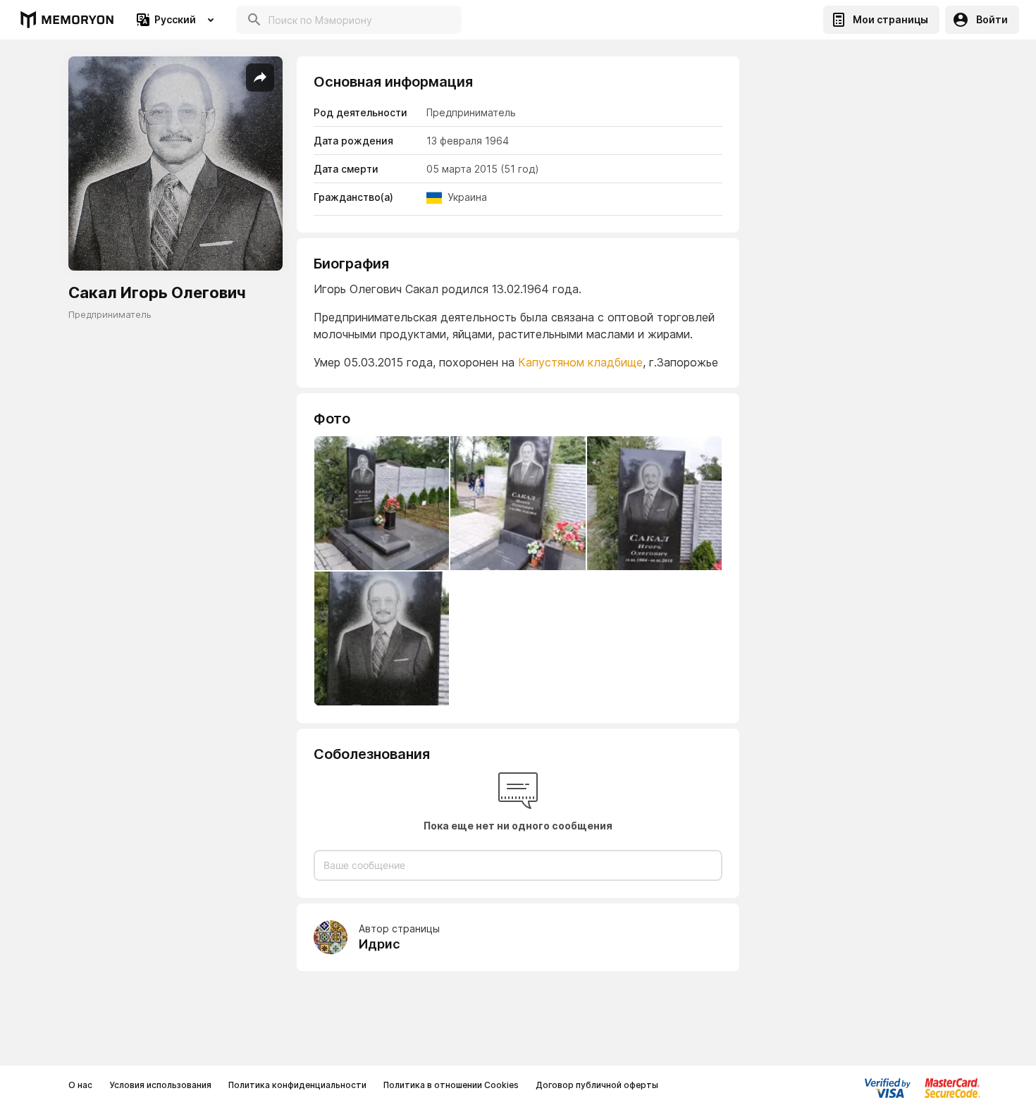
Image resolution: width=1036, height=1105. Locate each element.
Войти (992, 19)
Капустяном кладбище (580, 362)
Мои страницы (890, 19)
